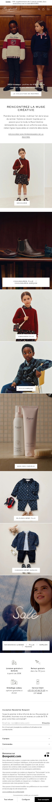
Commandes (7, 744)
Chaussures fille (23, 281)
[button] (39, 9)
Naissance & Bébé (14, 645)
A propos (5, 738)
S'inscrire (46, 723)
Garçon (43, 645)
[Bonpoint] (9, 10)
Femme (28, 646)
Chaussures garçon (26, 283)
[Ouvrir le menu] (48, 9)
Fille (31, 645)
